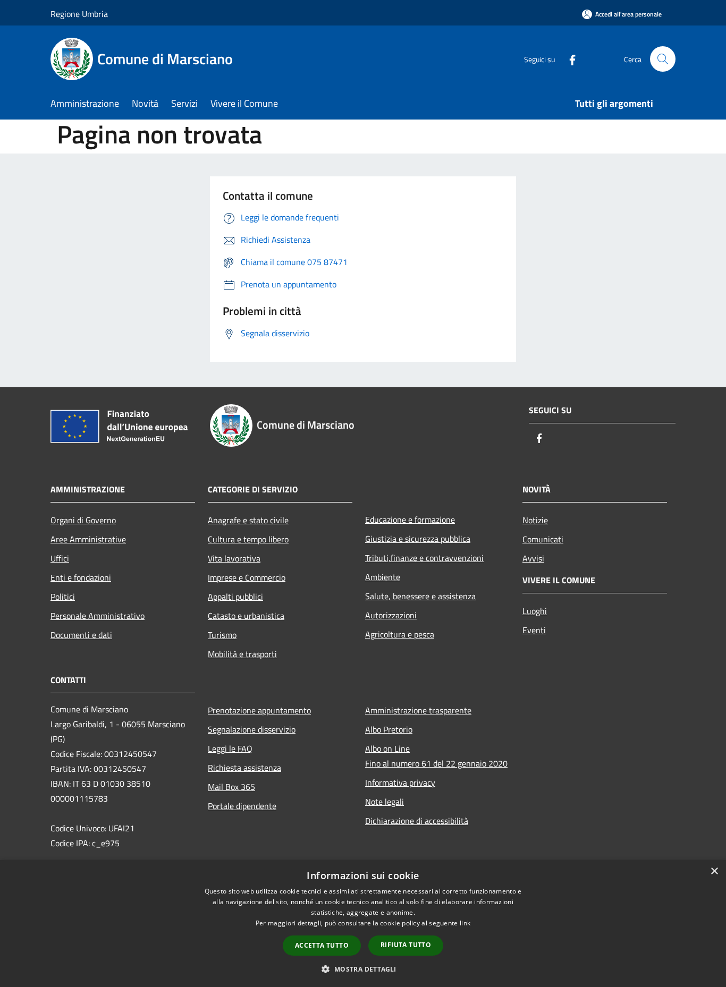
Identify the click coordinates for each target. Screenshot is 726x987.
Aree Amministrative (88, 539)
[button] (363, 969)
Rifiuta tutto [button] (406, 944)
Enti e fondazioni (80, 577)
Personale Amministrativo (97, 615)
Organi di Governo (83, 520)
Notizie (535, 520)
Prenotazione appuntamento (259, 710)
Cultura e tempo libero (248, 539)
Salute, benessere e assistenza (420, 596)
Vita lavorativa (234, 558)
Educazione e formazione (410, 519)
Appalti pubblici (235, 596)
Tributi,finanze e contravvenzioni (424, 557)
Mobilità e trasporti (242, 654)
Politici (62, 596)
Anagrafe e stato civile (248, 520)
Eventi (534, 630)
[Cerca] (663, 59)
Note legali (384, 801)
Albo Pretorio (388, 729)
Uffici (59, 558)
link (465, 923)
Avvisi (533, 558)
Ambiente (382, 577)
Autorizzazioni (391, 615)
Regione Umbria (79, 13)
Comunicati (542, 539)
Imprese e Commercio (246, 577)
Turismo (222, 634)
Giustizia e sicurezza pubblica (417, 538)
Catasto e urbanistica (246, 615)
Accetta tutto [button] (322, 945)
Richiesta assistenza (244, 767)
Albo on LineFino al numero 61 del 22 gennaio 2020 (436, 756)
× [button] (714, 871)
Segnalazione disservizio (252, 729)
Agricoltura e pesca (399, 634)
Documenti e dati (81, 634)
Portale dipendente (242, 805)
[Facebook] (568, 59)
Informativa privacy (400, 782)
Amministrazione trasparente (418, 710)
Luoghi (534, 611)
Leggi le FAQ (230, 748)
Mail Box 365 (231, 786)
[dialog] (363, 923)
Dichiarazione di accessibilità (416, 820)
